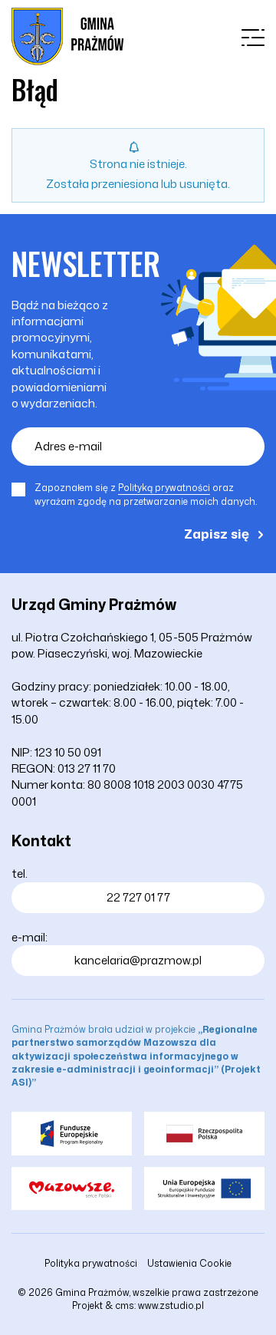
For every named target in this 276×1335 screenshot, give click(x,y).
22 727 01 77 (138, 897)
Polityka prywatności (90, 1263)
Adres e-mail (68, 446)
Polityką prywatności (164, 487)
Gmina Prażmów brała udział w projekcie (136, 1056)
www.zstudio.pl (171, 1305)
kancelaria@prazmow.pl (138, 960)
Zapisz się (216, 533)
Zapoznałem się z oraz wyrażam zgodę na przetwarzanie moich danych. (145, 494)
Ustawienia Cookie (189, 1263)
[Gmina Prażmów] (67, 36)
